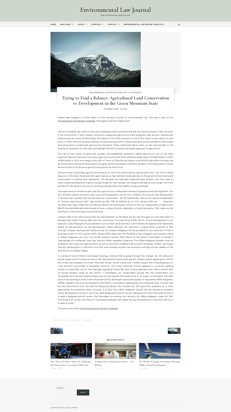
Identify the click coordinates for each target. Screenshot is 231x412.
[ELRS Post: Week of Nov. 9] (175, 331)
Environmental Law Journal (115, 10)
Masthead (65, 24)
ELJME (124, 109)
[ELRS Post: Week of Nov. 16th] (56, 331)
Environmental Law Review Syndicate (144, 24)
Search (60, 388)
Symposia (96, 24)
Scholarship (135, 92)
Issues (81, 24)
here (103, 121)
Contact (112, 24)
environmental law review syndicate (67, 320)
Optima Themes (71, 408)
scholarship (87, 320)
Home (53, 24)
